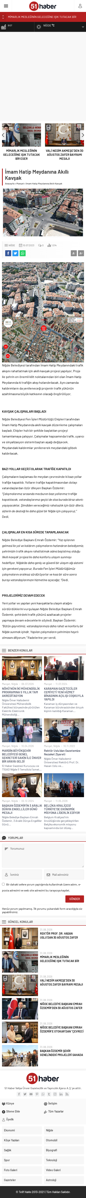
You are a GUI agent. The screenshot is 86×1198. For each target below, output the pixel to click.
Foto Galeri (10, 1170)
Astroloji (51, 1180)
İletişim (52, 1103)
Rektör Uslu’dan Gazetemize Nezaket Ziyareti (62, 752)
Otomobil (51, 1140)
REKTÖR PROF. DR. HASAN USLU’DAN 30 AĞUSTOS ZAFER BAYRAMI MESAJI (59, 937)
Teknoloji (51, 1160)
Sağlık (7, 1150)
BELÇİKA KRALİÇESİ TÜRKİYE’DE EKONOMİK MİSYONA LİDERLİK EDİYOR (62, 809)
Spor (7, 1160)
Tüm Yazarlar (56, 1111)
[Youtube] (31, 1094)
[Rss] (67, 1094)
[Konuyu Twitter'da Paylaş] (15, 253)
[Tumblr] (49, 1094)
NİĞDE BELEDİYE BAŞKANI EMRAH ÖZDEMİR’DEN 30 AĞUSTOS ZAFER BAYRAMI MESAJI (61, 1008)
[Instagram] (55, 1094)
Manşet (20, 183)
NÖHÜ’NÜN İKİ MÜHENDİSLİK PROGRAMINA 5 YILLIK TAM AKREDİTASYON (21, 692)
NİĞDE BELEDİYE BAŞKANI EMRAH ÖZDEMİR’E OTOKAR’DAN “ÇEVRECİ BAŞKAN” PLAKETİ (62, 1031)
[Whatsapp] (43, 1094)
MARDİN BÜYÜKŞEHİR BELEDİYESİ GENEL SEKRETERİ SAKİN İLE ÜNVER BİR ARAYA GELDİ (21, 756)
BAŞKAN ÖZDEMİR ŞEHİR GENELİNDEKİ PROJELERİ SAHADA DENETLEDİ (61, 1055)
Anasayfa (9, 183)
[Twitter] (25, 1094)
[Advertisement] (43, 76)
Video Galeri (53, 1170)
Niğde (12, 245)
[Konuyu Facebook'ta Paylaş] (8, 253)
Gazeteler (10, 1180)
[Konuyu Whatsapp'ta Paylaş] (23, 253)
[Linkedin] (61, 1094)
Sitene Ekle (13, 1111)
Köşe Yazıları (11, 1140)
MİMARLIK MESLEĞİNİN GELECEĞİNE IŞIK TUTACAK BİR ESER (21, 154)
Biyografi (51, 1150)
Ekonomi (9, 1130)
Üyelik (10, 1119)
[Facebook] (19, 1094)
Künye (10, 1103)
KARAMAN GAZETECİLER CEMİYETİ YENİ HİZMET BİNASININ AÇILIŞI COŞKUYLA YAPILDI (64, 694)
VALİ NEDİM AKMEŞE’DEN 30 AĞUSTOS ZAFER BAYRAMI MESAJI (64, 154)
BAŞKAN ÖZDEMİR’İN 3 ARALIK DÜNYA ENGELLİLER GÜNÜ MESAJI (22, 809)
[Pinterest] (37, 1094)
